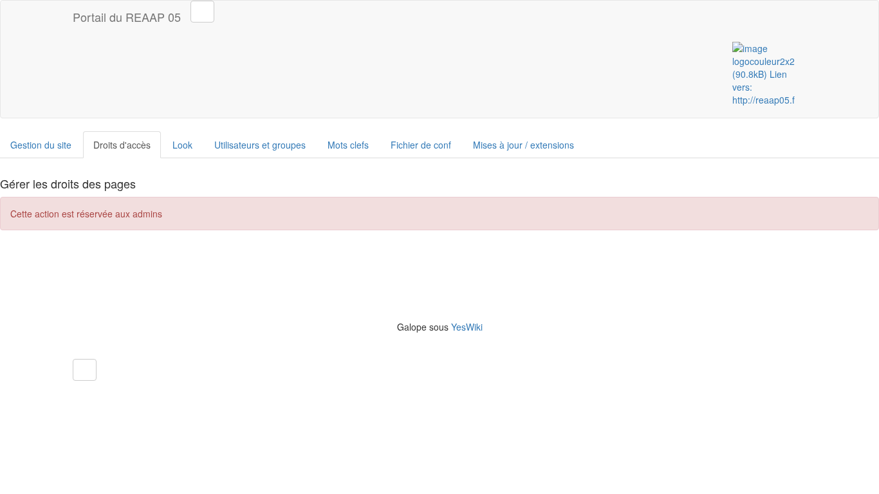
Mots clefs (348, 144)
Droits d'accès (122, 144)
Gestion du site (40, 144)
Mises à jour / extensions (523, 144)
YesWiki (467, 326)
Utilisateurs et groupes (260, 144)
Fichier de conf (421, 144)
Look (182, 144)
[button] (85, 370)
